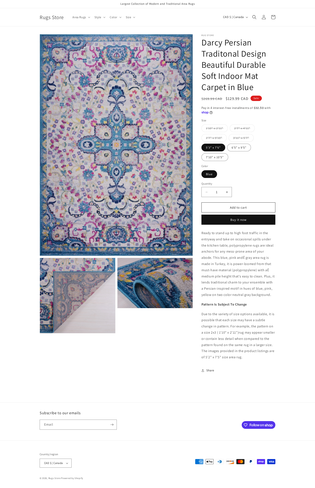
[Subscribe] (112, 425)
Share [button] (210, 370)
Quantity (206, 183)
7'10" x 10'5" (215, 157)
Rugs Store (54, 478)
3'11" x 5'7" (243, 139)
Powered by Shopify (72, 478)
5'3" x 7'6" (213, 147)
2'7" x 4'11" (244, 129)
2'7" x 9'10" (216, 139)
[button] (81, 17)
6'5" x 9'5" (239, 147)
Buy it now (238, 220)
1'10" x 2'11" (217, 129)
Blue (209, 174)
